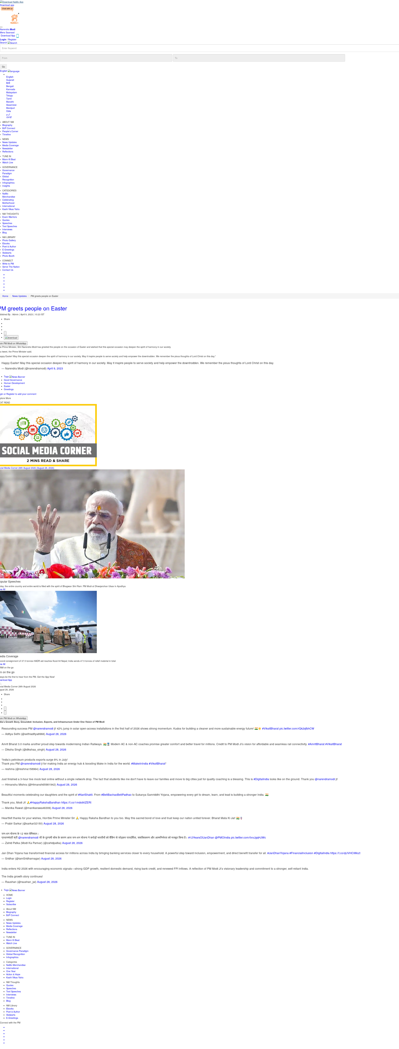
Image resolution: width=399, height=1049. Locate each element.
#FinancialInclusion (301, 853)
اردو (8, 114)
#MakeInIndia (139, 763)
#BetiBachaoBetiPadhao (116, 794)
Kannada (10, 89)
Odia (8, 111)
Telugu (9, 95)
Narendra (7, 29)
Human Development (14, 383)
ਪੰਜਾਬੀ (9, 117)
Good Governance (13, 379)
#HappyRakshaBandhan (45, 802)
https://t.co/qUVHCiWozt (345, 853)
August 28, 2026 (56, 734)
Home (5, 296)
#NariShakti (85, 794)
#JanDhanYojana (278, 853)
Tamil (9, 98)
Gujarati (10, 79)
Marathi (10, 101)
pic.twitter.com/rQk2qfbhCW (296, 728)
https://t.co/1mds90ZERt (76, 802)
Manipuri (10, 107)
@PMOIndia (222, 837)
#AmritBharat (316, 744)
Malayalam (11, 92)
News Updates (19, 296)
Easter (7, 386)
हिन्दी (8, 83)
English (9, 76)
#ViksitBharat (270, 728)
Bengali (10, 86)
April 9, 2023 (55, 368)
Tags (6, 376)
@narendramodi (43, 728)
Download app (7, 5)
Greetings (9, 389)
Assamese (11, 104)
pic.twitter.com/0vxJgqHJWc (248, 837)
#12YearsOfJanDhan (201, 837)
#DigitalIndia (261, 779)
